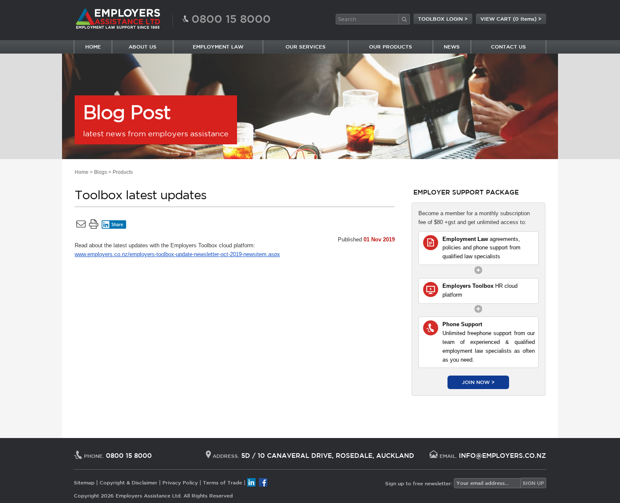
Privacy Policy (180, 482)
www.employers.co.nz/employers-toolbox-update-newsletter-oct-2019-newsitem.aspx (177, 254)
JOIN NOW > (478, 382)
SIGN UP (533, 483)
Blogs (100, 172)
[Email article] (81, 225)
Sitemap (84, 482)
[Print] (93, 225)
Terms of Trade (222, 482)
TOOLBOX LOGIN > (443, 19)
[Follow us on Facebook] (263, 482)
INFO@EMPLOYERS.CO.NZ (502, 455)
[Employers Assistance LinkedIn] (251, 482)
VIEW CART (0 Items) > (511, 19)
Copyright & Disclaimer (128, 482)
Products (123, 172)
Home (82, 172)
